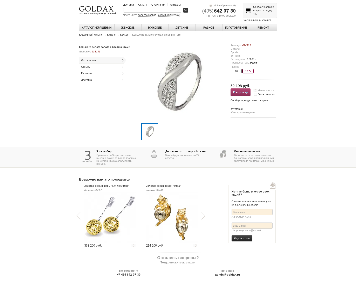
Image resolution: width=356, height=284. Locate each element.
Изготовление (236, 27)
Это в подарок (266, 94)
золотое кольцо (147, 15)
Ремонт (263, 27)
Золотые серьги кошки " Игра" (163, 185)
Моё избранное (224, 5)
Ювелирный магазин (91, 34)
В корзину (240, 92)
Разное (208, 27)
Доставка (128, 4)
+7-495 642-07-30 (129, 274)
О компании (158, 4)
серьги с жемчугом (168, 15)
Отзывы (85, 66)
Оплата (142, 4)
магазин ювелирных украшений (98, 13)
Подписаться (242, 238)
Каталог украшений (96, 27)
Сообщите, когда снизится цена (249, 100)
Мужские (155, 27)
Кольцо (124, 34)
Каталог (111, 34)
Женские (128, 27)
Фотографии (88, 60)
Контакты (175, 4)
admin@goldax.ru (227, 274)
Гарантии (86, 73)
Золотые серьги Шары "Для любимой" (106, 185)
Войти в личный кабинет (257, 20)
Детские (182, 27)
